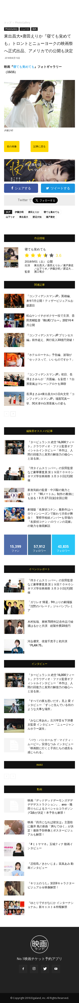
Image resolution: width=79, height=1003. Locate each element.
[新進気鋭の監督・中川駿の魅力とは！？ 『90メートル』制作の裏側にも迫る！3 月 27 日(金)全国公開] (14, 495)
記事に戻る (39, 146)
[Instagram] (34, 969)
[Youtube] (56, 969)
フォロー (39, 536)
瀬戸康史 (50, 216)
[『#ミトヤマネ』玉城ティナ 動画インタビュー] (14, 849)
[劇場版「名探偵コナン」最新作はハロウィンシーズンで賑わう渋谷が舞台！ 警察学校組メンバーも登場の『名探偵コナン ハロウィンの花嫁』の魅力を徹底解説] (14, 514)
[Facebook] (23, 969)
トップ (7, 22)
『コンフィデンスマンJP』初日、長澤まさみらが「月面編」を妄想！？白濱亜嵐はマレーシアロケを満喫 (50, 379)
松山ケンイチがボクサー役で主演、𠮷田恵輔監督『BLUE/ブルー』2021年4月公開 (50, 320)
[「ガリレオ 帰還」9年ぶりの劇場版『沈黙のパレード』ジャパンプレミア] (14, 607)
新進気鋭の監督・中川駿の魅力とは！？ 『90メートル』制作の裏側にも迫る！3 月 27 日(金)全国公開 (51, 494)
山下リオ (10, 216)
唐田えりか (33, 211)
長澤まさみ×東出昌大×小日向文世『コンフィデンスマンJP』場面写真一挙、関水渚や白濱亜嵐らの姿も (50, 398)
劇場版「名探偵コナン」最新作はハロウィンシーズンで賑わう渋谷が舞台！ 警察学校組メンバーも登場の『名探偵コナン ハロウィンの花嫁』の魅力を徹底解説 (51, 517)
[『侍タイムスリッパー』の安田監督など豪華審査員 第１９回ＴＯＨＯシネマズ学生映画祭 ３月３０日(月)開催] (14, 473)
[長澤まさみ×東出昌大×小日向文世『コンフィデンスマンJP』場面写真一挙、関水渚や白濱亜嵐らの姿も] (14, 399)
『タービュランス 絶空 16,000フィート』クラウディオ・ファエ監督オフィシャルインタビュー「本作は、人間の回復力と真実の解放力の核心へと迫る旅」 (51, 450)
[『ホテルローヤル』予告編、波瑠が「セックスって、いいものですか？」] (14, 360)
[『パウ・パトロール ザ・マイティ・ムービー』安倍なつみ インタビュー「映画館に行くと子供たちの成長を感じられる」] (14, 745)
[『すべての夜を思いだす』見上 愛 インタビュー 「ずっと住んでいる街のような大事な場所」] (14, 706)
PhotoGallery (22, 22)
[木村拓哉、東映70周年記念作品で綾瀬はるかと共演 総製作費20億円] (14, 627)
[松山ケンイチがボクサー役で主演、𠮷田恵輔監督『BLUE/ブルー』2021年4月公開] (14, 320)
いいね (15, 536)
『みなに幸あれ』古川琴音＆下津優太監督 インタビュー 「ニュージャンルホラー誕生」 (51, 724)
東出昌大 (23, 216)
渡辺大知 (37, 216)
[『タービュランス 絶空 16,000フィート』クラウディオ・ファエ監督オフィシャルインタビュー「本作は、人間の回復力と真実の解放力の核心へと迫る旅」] (14, 447)
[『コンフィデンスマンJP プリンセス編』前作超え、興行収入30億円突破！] (14, 340)
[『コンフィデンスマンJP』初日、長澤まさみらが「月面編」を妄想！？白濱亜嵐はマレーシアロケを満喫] (14, 379)
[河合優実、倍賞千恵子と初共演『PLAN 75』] (14, 646)
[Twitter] (45, 969)
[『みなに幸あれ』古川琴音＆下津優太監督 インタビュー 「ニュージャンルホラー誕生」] (14, 725)
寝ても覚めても (23, 66)
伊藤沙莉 (19, 211)
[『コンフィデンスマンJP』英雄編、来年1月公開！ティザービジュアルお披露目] (14, 301)
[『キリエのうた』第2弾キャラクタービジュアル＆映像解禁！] (14, 888)
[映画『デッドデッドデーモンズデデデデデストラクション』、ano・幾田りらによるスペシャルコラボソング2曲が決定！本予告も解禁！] (14, 805)
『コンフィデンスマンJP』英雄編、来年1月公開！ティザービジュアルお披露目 (49, 300)
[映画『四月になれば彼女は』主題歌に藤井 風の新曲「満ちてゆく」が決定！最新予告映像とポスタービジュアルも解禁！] (14, 827)
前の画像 (12, 146)
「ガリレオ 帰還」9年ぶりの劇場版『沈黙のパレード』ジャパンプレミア (50, 606)
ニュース (25, 29)
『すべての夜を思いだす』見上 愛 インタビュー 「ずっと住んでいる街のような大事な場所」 (51, 705)
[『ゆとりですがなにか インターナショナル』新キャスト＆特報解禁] (14, 908)
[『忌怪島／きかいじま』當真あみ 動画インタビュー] (14, 869)
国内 (34, 29)
